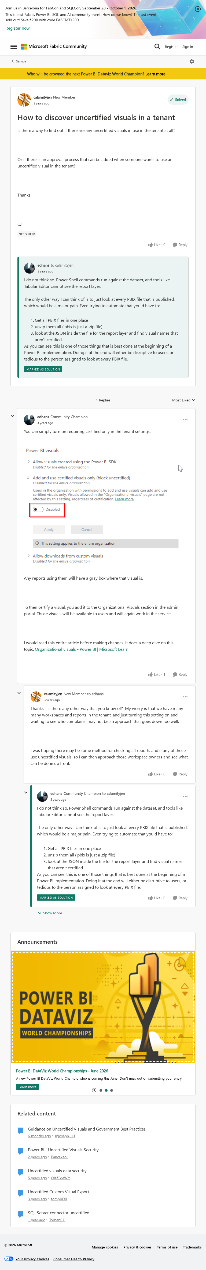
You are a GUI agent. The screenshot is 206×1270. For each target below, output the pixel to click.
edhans (43, 265)
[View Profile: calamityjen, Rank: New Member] (24, 100)
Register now (17, 28)
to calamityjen (62, 265)
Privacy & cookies (137, 1247)
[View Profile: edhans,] (29, 268)
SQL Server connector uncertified (58, 1212)
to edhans (95, 693)
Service (21, 61)
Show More (52, 912)
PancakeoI (59, 1156)
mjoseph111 (65, 1135)
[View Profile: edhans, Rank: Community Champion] (29, 419)
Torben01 (57, 1219)
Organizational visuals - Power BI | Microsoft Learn (81, 649)
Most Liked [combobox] (184, 400)
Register (171, 46)
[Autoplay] (94, 1090)
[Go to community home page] (54, 47)
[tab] (100, 1090)
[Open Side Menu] (14, 47)
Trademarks (192, 1247)
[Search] (157, 46)
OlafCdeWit (60, 1177)
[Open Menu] (192, 61)
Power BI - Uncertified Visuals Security (63, 1149)
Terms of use (167, 1247)
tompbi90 (59, 1198)
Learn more (155, 73)
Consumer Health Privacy (73, 1259)
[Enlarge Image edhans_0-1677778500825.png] (106, 505)
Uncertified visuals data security (57, 1170)
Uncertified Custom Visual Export (58, 1191)
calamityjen (43, 97)
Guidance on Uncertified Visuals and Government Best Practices (87, 1129)
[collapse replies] (12, 416)
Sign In (187, 46)
